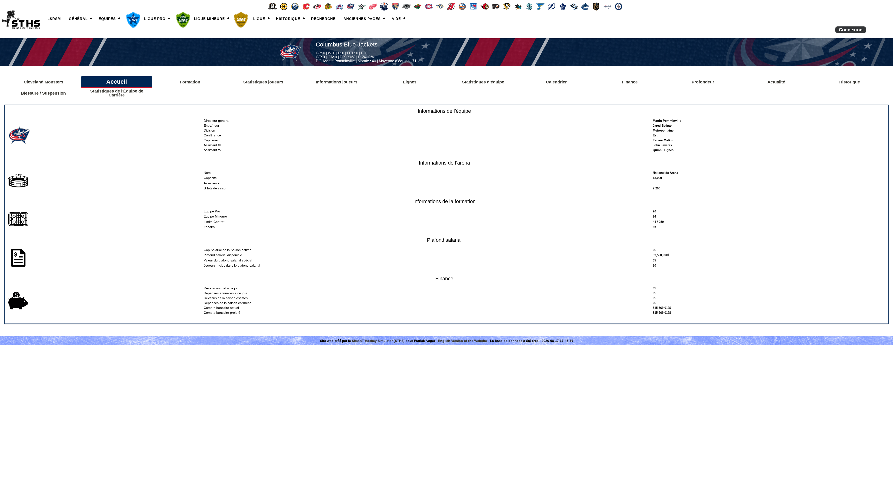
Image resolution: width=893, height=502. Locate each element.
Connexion (851, 29)
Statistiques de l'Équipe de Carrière (116, 93)
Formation (190, 82)
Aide (396, 19)
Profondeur (703, 82)
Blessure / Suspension (43, 93)
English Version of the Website (462, 341)
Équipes (107, 19)
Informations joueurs (336, 82)
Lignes (410, 82)
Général (78, 19)
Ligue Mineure (209, 19)
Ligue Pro (155, 19)
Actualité (776, 82)
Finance (630, 82)
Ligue (259, 19)
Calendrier (556, 82)
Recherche (323, 19)
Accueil (116, 81)
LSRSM (54, 19)
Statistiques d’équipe (483, 82)
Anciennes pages (362, 19)
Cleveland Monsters (43, 82)
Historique (288, 19)
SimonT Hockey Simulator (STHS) (378, 341)
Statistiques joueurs (263, 82)
